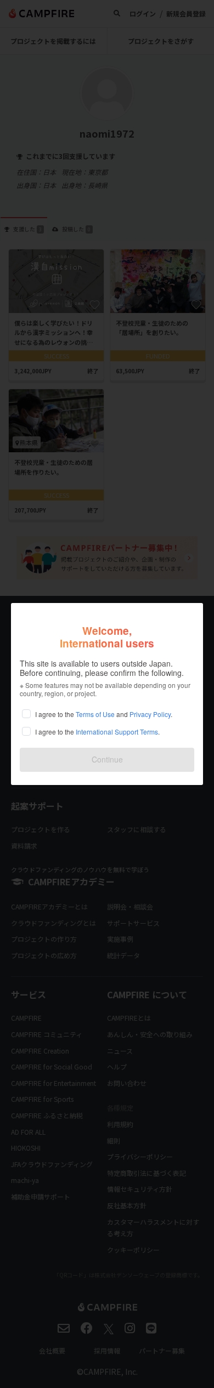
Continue (107, 759)
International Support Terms (117, 731)
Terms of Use (95, 714)
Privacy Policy (150, 714)
